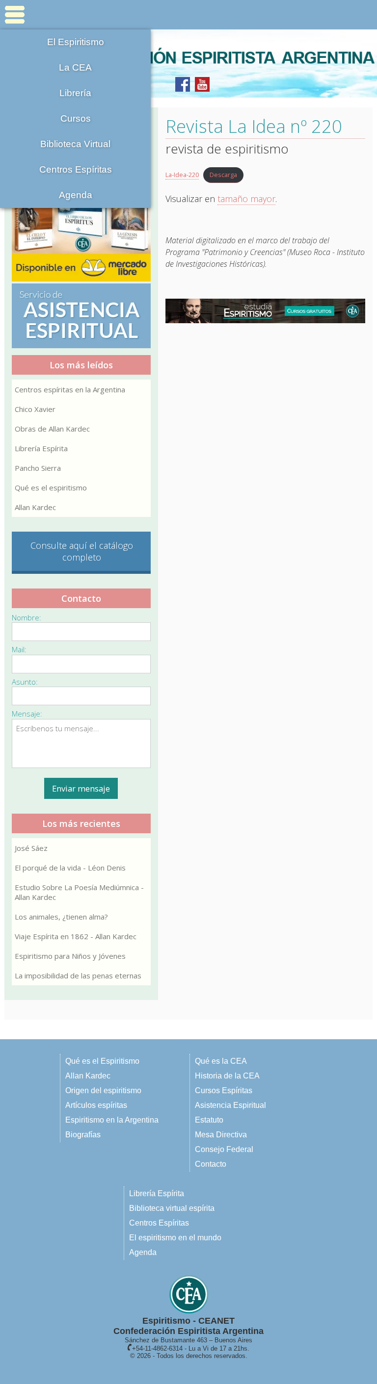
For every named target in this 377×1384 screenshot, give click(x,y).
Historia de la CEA (227, 1076)
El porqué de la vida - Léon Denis (70, 867)
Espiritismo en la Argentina (112, 1120)
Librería (75, 93)
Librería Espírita (41, 448)
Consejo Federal (224, 1149)
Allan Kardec (35, 507)
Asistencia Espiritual (230, 1105)
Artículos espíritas (96, 1105)
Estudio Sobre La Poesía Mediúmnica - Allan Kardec (79, 892)
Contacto (210, 1164)
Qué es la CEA (221, 1061)
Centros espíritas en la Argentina (70, 389)
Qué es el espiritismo (51, 487)
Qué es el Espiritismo (102, 1061)
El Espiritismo (75, 42)
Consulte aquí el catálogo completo (81, 551)
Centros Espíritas (75, 169)
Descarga (223, 174)
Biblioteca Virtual (75, 144)
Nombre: (26, 617)
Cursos (75, 118)
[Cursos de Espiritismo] (265, 311)
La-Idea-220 (182, 174)
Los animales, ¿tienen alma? (61, 917)
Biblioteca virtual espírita (172, 1208)
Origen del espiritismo (103, 1090)
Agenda (75, 195)
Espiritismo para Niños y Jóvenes (70, 956)
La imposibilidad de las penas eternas (78, 975)
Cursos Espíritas (223, 1090)
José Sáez (31, 848)
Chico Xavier (35, 409)
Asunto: (25, 682)
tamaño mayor (246, 199)
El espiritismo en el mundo (175, 1237)
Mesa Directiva (221, 1134)
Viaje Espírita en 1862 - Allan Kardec (75, 936)
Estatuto (209, 1120)
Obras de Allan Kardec (52, 429)
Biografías (83, 1134)
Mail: (19, 649)
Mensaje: (27, 713)
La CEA (75, 67)
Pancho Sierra (38, 468)
